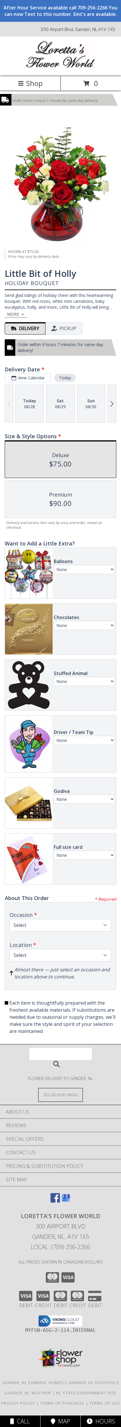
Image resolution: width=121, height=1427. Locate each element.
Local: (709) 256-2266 (60, 1247)
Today (65, 378)
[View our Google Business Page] (65, 1200)
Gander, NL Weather (28, 1392)
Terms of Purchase (62, 1403)
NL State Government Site (86, 1392)
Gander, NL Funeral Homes (33, 1382)
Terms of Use (104, 1403)
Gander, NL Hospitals (94, 1382)
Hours (104, 1421)
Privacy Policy (18, 1403)
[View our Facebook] (55, 1200)
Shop (34, 83)
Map (62, 1421)
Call (22, 1421)
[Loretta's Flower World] (60, 68)
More (13, 314)
